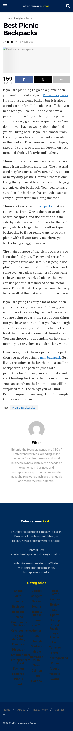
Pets (36, 675)
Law (36, 636)
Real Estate (54, 592)
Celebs (18, 617)
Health (36, 606)
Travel (29, 18)
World (55, 679)
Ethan (10, 41)
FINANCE (18, 679)
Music (36, 651)
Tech (55, 642)
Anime (18, 590)
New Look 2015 (36, 658)
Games (36, 601)
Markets (36, 646)
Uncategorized (58, 658)
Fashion (18, 668)
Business (18, 606)
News (36, 665)
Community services (19, 624)
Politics (36, 681)
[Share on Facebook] (24, 79)
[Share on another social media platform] (61, 79)
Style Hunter (54, 635)
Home (6, 18)
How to (36, 625)
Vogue (54, 668)
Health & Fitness (36, 613)
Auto (18, 596)
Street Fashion (54, 627)
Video (55, 663)
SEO (55, 609)
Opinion (36, 670)
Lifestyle (18, 18)
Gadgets (36, 596)
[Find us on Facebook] (4, 714)
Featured (18, 673)
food (18, 684)
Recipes (54, 599)
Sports (54, 615)
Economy (18, 644)
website (54, 673)
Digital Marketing (18, 637)
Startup (55, 620)
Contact (59, 709)
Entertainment (20, 654)
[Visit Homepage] (36, 6)
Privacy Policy (40, 709)
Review (54, 604)
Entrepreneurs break (20, 661)
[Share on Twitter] (43, 79)
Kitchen (36, 630)
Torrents (55, 647)
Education (18, 649)
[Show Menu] (5, 6)
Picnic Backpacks (23, 407)
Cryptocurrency (21, 630)
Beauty (18, 601)
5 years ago (27, 41)
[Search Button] (68, 6)
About (21, 709)
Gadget (37, 590)
